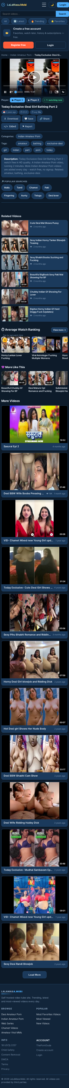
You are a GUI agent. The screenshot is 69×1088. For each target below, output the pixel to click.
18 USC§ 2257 (8, 1045)
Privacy (5, 1069)
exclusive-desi (55, 143)
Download (12, 118)
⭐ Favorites (58, 21)
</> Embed (10, 126)
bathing (37, 143)
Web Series (7, 1023)
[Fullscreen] (51, 92)
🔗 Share (45, 118)
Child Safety (8, 1050)
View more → (59, 330)
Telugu (38, 195)
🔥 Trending (37, 21)
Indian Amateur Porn (21, 55)
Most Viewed (43, 1018)
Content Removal (10, 1054)
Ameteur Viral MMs (11, 1032)
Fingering (9, 195)
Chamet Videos (9, 1027)
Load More (34, 974)
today (50, 150)
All (5, 21)
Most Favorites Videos (48, 1014)
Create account (44, 1050)
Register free (18, 44)
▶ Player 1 (17, 100)
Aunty (24, 195)
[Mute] (11, 92)
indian (16, 150)
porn (38, 150)
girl (5, 150)
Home (4, 55)
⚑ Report (27, 126)
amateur (22, 143)
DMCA (4, 1059)
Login (63, 5)
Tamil (19, 187)
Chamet (33, 187)
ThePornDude (43, 1045)
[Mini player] (56, 92)
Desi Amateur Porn (11, 1014)
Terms (4, 1064)
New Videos (42, 1023)
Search (62, 14)
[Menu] (44, 4)
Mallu (7, 187)
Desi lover (54, 195)
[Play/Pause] (5, 92)
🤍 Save (28, 118)
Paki (47, 187)
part (27, 150)
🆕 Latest (19, 21)
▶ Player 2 (33, 100)
